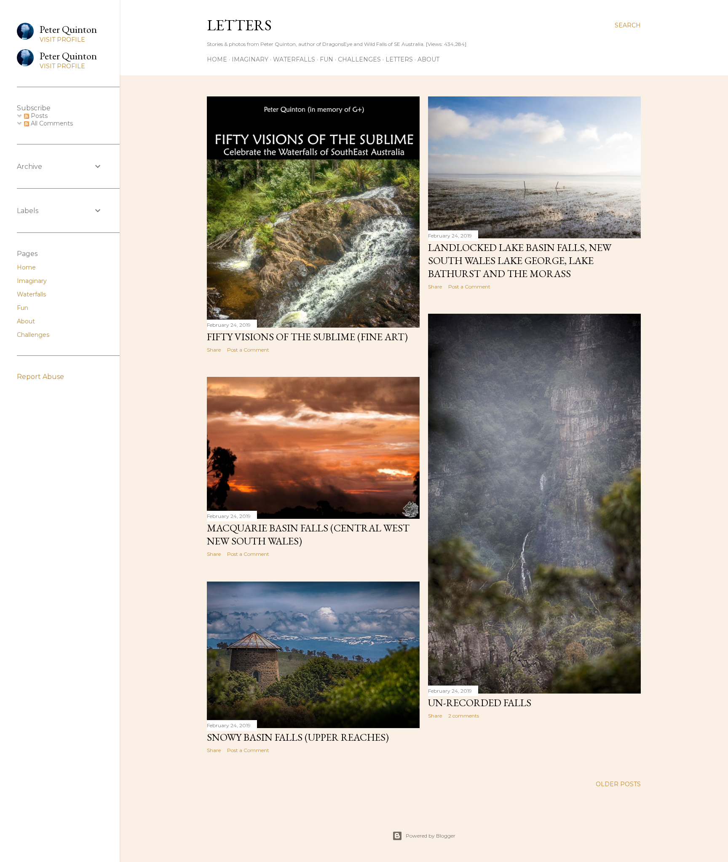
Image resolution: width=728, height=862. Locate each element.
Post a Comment (248, 350)
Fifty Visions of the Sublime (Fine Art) (307, 336)
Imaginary (250, 59)
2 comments (463, 716)
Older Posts (618, 784)
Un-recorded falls (479, 702)
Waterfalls (294, 59)
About (428, 59)
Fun (326, 59)
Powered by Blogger (430, 836)
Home (217, 59)
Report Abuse (40, 377)
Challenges (359, 59)
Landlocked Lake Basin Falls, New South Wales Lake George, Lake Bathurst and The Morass (519, 260)
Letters (239, 25)
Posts (38, 116)
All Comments (51, 123)
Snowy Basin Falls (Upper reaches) (298, 737)
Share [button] (214, 350)
